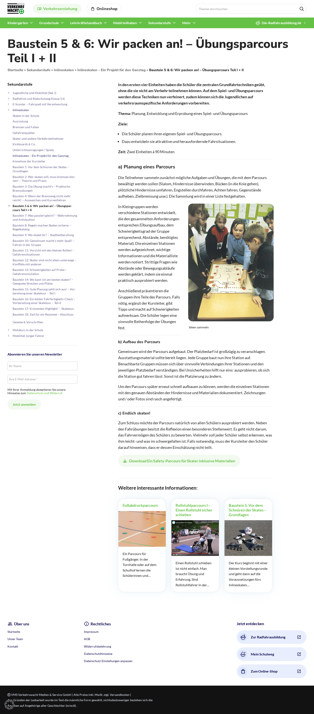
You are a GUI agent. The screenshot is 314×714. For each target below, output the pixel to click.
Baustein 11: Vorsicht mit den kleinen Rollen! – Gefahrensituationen (44, 252)
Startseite (15, 70)
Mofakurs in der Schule (28, 330)
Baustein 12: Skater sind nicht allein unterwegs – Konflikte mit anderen (44, 262)
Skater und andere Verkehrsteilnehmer (38, 138)
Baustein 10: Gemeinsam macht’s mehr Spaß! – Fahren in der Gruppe (44, 243)
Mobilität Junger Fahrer (28, 336)
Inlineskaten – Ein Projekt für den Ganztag (111, 70)
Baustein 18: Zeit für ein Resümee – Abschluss (43, 314)
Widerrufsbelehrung (97, 646)
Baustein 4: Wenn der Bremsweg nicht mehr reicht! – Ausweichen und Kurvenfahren (42, 198)
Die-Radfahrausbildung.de (281, 23)
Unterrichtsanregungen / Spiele (33, 150)
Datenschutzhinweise (98, 653)
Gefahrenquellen (24, 133)
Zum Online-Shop (264, 671)
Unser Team (15, 639)
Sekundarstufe (38, 70)
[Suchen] (302, 9)
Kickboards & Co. (24, 144)
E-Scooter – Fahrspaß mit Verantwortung (40, 104)
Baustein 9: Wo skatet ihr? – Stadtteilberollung (43, 235)
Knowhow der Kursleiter (29, 161)
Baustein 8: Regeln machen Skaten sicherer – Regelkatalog (42, 227)
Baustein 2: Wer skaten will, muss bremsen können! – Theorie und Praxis (44, 179)
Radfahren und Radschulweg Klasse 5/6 (39, 98)
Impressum (91, 631)
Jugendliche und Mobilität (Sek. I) (34, 93)
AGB (87, 639)
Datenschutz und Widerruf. (45, 393)
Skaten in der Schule (26, 116)
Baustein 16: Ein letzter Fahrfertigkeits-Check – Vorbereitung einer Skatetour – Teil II (44, 301)
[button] (9, 704)
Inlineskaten (64, 70)
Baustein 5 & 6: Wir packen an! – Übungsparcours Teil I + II (42, 208)
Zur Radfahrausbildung (268, 637)
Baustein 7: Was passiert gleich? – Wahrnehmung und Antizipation (45, 217)
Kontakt (12, 646)
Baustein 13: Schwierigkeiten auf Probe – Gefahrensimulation (40, 272)
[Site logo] (16, 8)
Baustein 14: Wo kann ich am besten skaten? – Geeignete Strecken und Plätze (43, 281)
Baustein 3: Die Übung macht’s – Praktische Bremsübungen (41, 188)
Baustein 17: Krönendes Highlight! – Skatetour (43, 308)
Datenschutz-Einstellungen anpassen (108, 661)
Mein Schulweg (262, 654)
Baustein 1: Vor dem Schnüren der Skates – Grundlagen (41, 169)
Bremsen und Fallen (26, 127)
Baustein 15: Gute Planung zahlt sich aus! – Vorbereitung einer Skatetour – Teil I (44, 291)
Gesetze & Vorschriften (28, 322)
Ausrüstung (20, 121)
